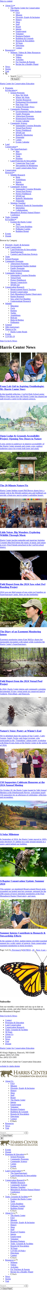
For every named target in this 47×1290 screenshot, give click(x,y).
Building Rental (17, 1208)
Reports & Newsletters (19, 1114)
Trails (7, 256)
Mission (13, 1086)
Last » (44, 950)
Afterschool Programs (19, 264)
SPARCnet (15, 285)
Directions (14, 1116)
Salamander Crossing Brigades (23, 275)
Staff (12, 1095)
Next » (39, 950)
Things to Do (10, 329)
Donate (8, 1044)
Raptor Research (17, 296)
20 (33, 950)
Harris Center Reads (18, 332)
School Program (12, 259)
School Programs (17, 1157)
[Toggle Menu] (2, 1138)
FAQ (12, 1083)
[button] (25, 1154)
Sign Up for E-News (8, 341)
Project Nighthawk (18, 280)
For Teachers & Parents (20, 1269)
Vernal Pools (15, 278)
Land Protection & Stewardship (23, 249)
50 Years (8, 1032)
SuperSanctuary (17, 252)
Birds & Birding (17, 320)
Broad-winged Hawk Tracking (23, 289)
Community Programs (14, 261)
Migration (14, 306)
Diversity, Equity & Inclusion (17, 245)
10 (30, 950)
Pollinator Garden (17, 1206)
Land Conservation (13, 247)
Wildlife (8, 303)
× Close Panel (6, 1136)
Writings (13, 1262)
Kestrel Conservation (19, 292)
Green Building (16, 1204)
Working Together (17, 1187)
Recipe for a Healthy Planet (21, 1272)
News (7, 1039)
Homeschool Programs (19, 271)
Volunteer (14, 1107)
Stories (8, 1279)
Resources (9, 1123)
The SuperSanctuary (18, 1173)
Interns (13, 1102)
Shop (12, 1093)
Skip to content (6, 1)
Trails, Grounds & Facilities (16, 1030)
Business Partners (17, 1109)
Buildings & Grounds (19, 1112)
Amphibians (15, 315)
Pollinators (14, 322)
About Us (9, 1034)
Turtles (13, 313)
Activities (14, 1267)
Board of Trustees (17, 1232)
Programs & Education (14, 1022)
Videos (13, 1265)
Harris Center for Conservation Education (17, 83)
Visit (7, 1041)
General (8, 325)
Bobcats (13, 318)
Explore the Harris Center (21, 1199)
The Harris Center (17, 1100)
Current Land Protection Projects (23, 254)
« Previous (14, 950)
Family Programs (17, 268)
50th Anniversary (12, 327)
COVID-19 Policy (18, 1251)
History (13, 1090)
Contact (8, 1020)
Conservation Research (14, 287)
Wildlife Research (17, 1182)
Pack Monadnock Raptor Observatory (26, 294)
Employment (15, 1105)
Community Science (13, 273)
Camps (13, 1164)
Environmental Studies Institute (23, 266)
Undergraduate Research (20, 301)
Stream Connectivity (18, 282)
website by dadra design (10, 1066)
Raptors (13, 310)
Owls (12, 308)
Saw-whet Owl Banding (20, 299)
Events (8, 334)
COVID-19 (10, 336)
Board (13, 1098)
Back (14, 1121)
